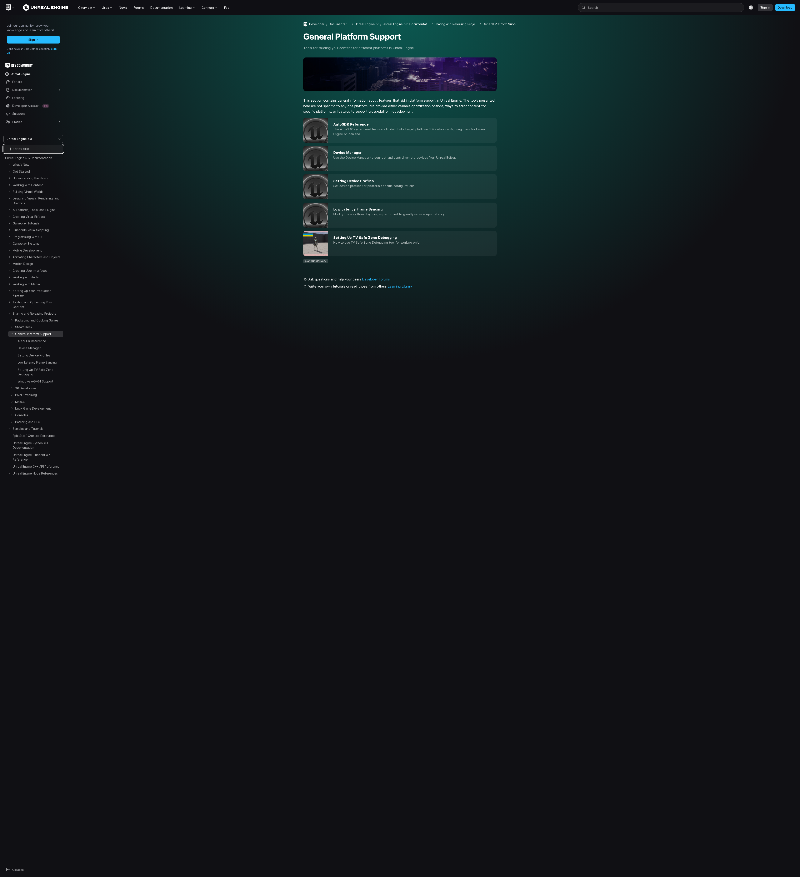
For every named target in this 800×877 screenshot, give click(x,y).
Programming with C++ (28, 237)
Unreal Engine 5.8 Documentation (28, 158)
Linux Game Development (33, 408)
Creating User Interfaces (30, 270)
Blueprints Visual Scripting (31, 230)
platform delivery (315, 261)
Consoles (21, 415)
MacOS (20, 402)
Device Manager (29, 348)
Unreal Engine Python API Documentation (30, 445)
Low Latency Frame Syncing (37, 362)
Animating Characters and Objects (36, 257)
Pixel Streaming (26, 395)
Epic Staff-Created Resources (34, 435)
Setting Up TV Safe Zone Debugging (35, 372)
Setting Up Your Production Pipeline (32, 293)
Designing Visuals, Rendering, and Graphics (36, 201)
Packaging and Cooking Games (36, 320)
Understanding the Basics (31, 178)
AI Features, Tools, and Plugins (34, 210)
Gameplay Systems (26, 243)
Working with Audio (26, 277)
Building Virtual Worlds (28, 191)
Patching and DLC (27, 422)
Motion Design (23, 263)
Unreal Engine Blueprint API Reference (31, 457)
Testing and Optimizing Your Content (32, 304)
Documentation (339, 24)
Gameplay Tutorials (26, 223)
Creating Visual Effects (29, 216)
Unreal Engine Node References (35, 473)
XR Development (27, 388)
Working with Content (28, 185)
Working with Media (26, 284)
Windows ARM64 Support (35, 381)
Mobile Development (27, 250)
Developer (317, 24)
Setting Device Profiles (34, 355)
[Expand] (9, 164)
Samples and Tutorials (28, 428)
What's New (21, 164)
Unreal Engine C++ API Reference (36, 466)
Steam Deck (23, 327)
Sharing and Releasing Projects (34, 313)
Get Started (21, 171)
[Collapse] (9, 313)
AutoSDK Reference (32, 341)
